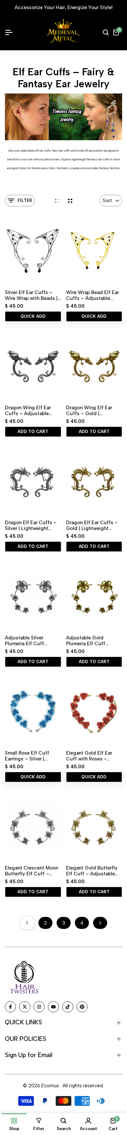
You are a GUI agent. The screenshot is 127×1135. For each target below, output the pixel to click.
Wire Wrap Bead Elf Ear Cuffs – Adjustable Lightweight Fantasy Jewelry (92, 295)
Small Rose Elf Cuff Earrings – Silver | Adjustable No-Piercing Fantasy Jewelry (32, 756)
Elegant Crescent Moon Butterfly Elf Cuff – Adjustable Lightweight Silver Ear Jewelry (31, 871)
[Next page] (100, 923)
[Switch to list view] (58, 200)
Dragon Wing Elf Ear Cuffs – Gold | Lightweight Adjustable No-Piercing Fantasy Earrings (92, 410)
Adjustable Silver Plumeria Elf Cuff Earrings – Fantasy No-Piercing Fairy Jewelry (31, 641)
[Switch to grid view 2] (70, 200)
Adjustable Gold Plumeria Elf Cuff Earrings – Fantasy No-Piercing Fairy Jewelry (92, 641)
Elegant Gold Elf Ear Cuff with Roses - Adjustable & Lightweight (89, 756)
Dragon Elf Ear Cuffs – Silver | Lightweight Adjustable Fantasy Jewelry (31, 525)
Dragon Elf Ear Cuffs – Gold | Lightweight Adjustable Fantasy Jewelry (92, 525)
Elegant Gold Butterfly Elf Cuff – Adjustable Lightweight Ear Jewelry (93, 871)
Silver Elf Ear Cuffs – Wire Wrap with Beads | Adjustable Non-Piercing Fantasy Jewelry (33, 295)
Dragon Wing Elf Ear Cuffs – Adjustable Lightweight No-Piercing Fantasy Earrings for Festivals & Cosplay (33, 410)
